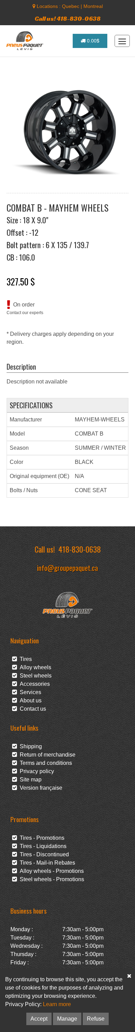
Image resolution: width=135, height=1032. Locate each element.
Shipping (29, 746)
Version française (39, 788)
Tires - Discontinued (43, 854)
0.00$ (92, 40)
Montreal (93, 6)
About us (29, 700)
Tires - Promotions (40, 838)
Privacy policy (35, 771)
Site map (29, 779)
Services (29, 692)
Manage (67, 1019)
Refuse (96, 1019)
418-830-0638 (79, 549)
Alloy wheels (34, 667)
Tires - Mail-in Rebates (46, 863)
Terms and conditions (44, 763)
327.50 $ (21, 281)
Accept (38, 1019)
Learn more (57, 1004)
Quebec (70, 6)
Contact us (31, 709)
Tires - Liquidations (41, 846)
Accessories (33, 684)
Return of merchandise (46, 755)
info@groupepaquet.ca (67, 567)
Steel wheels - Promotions (50, 879)
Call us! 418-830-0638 (68, 18)
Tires (24, 659)
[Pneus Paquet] (25, 40)
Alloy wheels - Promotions (50, 871)
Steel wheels (34, 676)
